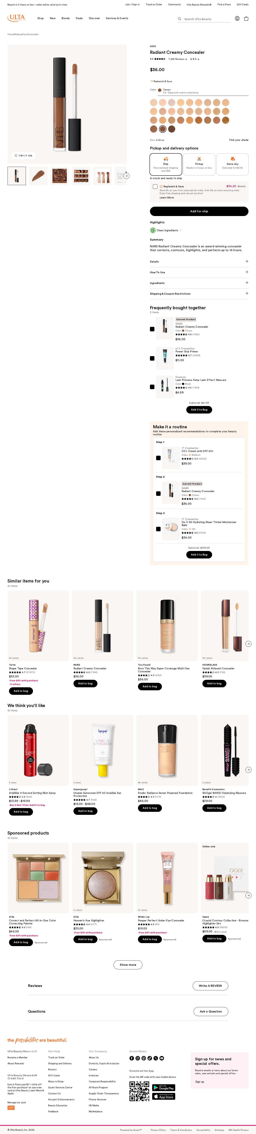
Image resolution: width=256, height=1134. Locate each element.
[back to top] (244, 1122)
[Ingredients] (199, 283)
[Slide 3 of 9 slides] (59, 176)
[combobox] (199, 92)
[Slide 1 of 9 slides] (16, 176)
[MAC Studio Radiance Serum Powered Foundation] (167, 759)
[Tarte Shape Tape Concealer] (38, 638)
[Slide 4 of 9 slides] (81, 176)
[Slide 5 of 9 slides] (103, 176)
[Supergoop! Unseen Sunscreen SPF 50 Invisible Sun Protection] (102, 760)
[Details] (199, 262)
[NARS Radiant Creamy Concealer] (102, 634)
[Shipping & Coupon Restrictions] (199, 294)
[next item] (126, 176)
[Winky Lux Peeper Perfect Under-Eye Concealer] (167, 888)
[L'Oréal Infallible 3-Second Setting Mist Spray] (38, 761)
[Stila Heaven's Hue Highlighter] (102, 888)
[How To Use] (199, 272)
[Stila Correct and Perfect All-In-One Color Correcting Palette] (38, 890)
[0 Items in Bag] (246, 18)
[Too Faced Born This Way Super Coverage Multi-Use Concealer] (167, 636)
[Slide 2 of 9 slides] (38, 176)
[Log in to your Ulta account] (237, 18)
